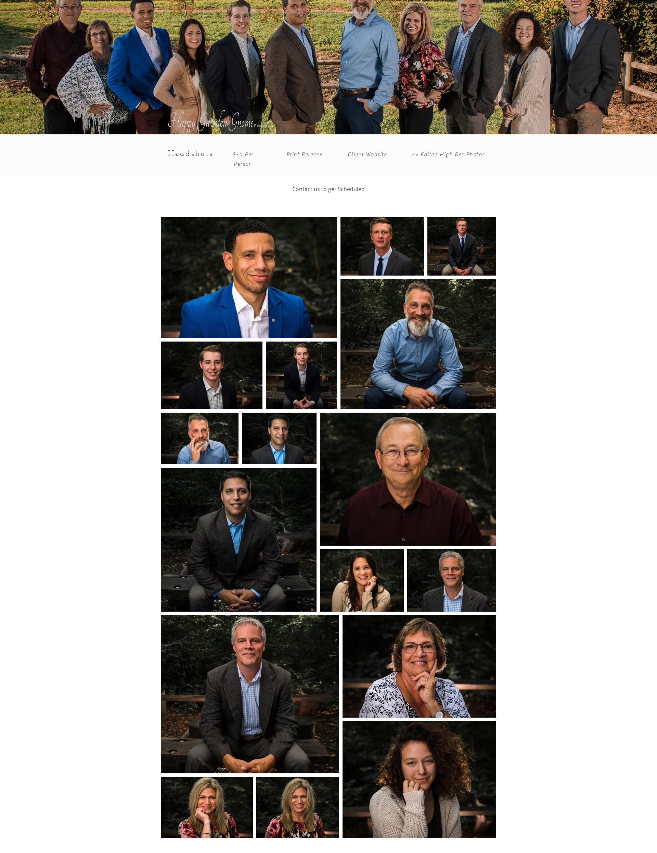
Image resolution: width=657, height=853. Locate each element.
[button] (288, 13)
